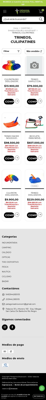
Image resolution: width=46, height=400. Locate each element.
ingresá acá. (7, 385)
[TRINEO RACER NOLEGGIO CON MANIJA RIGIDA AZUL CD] (17, 158)
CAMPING (25, 28)
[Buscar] (41, 19)
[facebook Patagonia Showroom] (12, 327)
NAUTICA (6, 272)
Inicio (15, 28)
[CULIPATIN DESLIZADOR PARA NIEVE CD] (17, 214)
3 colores (34, 186)
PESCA (5, 267)
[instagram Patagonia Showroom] (5, 327)
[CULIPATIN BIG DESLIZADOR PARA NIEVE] (17, 101)
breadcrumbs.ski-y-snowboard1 (22, 30)
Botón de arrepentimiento (26, 385)
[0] (41, 12)
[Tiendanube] (10, 389)
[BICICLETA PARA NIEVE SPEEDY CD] (40, 158)
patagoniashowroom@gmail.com (21, 304)
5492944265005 (13, 294)
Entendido (39, 396)
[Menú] (5, 11)
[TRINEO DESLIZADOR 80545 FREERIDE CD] (40, 214)
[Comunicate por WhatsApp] (42, 388)
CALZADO (6, 252)
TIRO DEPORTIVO (10, 262)
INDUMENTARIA (9, 243)
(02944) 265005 (13, 299)
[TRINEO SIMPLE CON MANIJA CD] (40, 101)
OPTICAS (6, 257)
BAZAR (5, 281)
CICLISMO (6, 276)
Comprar (32, 158)
